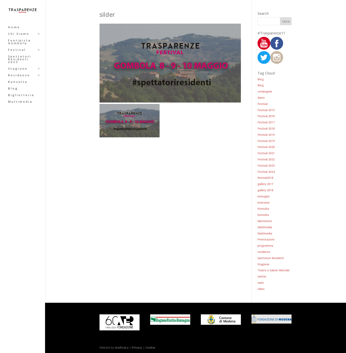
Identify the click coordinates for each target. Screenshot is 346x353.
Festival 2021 (266, 153)
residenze (263, 252)
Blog (13, 88)
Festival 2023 (266, 165)
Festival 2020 (266, 147)
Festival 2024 (266, 172)
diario (261, 98)
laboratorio (264, 221)
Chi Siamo (18, 34)
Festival (17, 50)
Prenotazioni (265, 239)
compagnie (264, 91)
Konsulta (17, 82)
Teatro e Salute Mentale (273, 270)
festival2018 (265, 178)
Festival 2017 (266, 122)
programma (265, 245)
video (261, 289)
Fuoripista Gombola (19, 42)
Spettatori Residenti (270, 258)
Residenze (19, 75)
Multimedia (20, 102)
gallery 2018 (265, 190)
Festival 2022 (266, 159)
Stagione (18, 68)
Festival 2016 (266, 116)
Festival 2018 (266, 128)
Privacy (137, 347)
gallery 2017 (265, 184)
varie (260, 283)
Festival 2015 (266, 110)
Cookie (150, 347)
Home (14, 27)
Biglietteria (21, 95)
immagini (263, 196)
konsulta (263, 215)
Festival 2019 (266, 135)
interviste (263, 202)
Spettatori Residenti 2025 (19, 59)
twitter (262, 276)
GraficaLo (122, 347)
